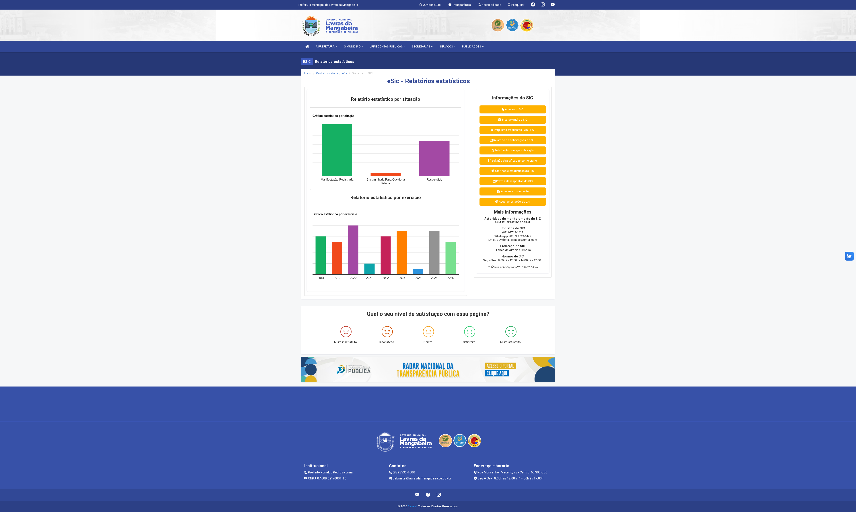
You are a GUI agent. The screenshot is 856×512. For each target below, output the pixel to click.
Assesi (412, 506)
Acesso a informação (514, 191)
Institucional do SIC (514, 119)
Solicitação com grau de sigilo (514, 150)
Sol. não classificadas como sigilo (514, 160)
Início (307, 73)
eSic (345, 73)
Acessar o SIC (513, 109)
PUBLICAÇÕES (472, 46)
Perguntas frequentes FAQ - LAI (514, 130)
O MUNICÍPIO (352, 46)
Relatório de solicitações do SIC (514, 140)
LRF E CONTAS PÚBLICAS (386, 46)
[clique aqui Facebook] (428, 495)
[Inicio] (307, 46)
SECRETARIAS (421, 46)
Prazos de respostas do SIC (514, 181)
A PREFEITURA (325, 46)
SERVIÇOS (446, 46)
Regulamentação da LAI (514, 201)
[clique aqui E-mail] (417, 495)
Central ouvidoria (327, 73)
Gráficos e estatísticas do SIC (514, 171)
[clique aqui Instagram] (439, 495)
